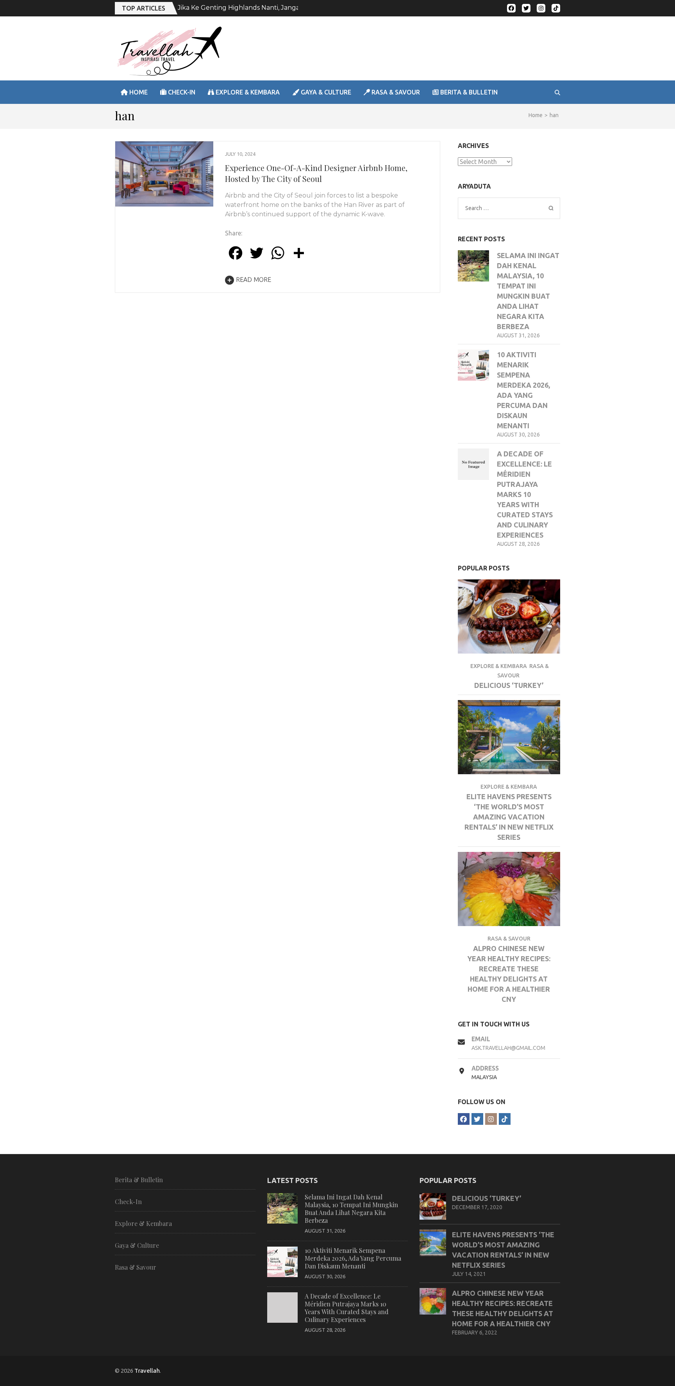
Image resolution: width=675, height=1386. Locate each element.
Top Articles (143, 8)
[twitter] (526, 8)
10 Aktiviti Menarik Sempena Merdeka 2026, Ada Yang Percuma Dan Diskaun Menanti (353, 1258)
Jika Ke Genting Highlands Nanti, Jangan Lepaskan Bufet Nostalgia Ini (286, 7)
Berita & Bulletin (468, 92)
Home (138, 92)
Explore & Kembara (247, 92)
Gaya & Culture (325, 92)
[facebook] (511, 8)
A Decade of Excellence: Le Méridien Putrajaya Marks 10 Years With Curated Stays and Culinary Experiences (525, 494)
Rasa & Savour (395, 92)
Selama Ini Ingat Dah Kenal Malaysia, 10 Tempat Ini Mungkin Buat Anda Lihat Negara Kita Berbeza (351, 1208)
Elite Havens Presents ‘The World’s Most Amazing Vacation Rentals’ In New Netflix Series (509, 817)
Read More (253, 279)
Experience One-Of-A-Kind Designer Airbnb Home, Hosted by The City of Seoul (316, 173)
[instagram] (541, 8)
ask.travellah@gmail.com (508, 1048)
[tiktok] (556, 8)
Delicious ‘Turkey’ (508, 685)
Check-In (180, 92)
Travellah (147, 1370)
